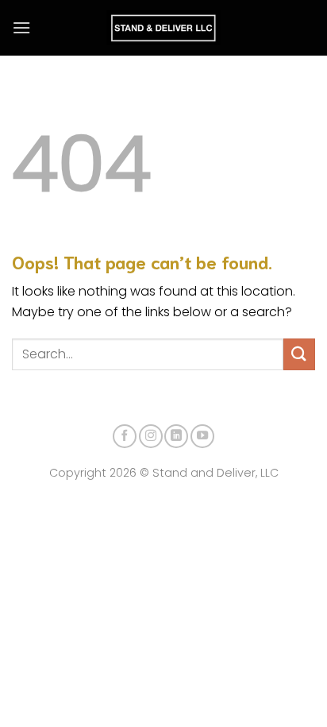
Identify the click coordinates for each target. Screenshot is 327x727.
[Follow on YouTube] (202, 436)
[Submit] (299, 353)
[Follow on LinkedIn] (176, 436)
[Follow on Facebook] (125, 436)
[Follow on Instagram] (151, 436)
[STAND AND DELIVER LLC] (163, 27)
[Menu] (21, 27)
